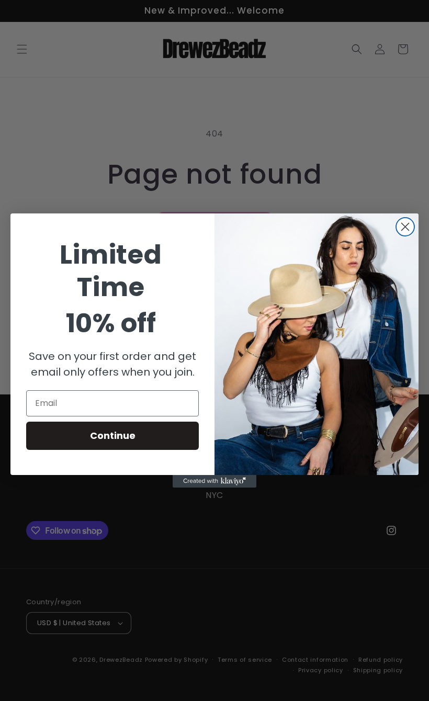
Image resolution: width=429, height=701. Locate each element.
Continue (113, 435)
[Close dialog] (405, 227)
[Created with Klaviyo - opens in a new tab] (214, 481)
